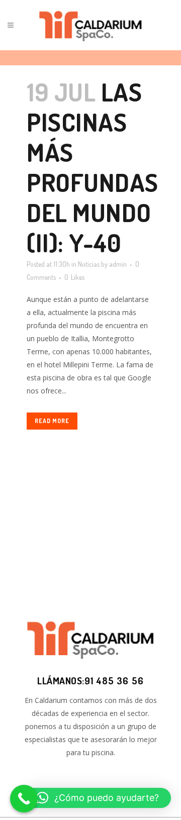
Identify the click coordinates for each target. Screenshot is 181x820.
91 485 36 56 (114, 680)
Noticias (89, 264)
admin (118, 264)
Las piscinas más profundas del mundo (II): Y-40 (92, 167)
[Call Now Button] (24, 798)
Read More (52, 421)
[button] (97, 798)
